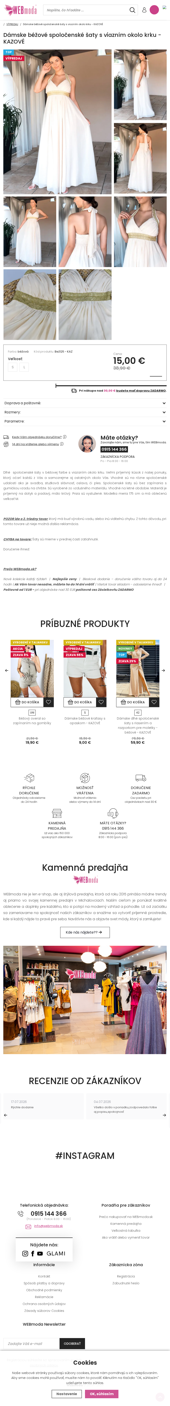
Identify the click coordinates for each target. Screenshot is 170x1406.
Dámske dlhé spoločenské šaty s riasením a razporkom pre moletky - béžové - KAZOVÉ (138, 725)
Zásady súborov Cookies (44, 1311)
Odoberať (72, 1343)
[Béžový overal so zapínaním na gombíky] (32, 668)
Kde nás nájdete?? (82, 932)
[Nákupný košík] (154, 9)
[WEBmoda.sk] (25, 1254)
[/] (29, 777)
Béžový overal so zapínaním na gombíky (32, 720)
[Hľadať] (132, 10)
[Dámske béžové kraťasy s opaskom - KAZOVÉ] (85, 668)
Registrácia (126, 1276)
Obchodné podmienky (44, 1290)
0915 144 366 (114, 449)
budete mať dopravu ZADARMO (141, 391)
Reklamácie (44, 1297)
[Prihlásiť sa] (144, 10)
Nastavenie (66, 1394)
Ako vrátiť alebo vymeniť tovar (126, 1237)
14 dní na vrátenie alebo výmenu (35, 444)
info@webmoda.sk (48, 1226)
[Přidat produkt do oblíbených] (48, 702)
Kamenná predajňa (125, 1224)
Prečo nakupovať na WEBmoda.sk (126, 1217)
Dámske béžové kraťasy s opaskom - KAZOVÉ (85, 720)
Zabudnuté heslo (125, 1283)
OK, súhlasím (102, 1394)
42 (137, 712)
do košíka (30, 702)
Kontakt (44, 1276)
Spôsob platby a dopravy (44, 1283)
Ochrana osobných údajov (44, 1304)
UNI (32, 712)
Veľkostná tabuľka (126, 1230)
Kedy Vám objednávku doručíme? (37, 437)
